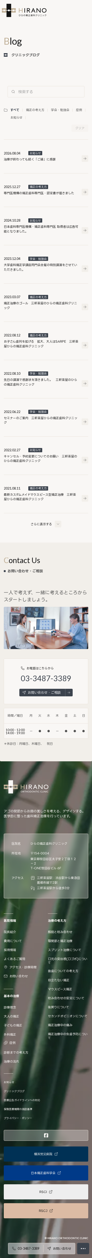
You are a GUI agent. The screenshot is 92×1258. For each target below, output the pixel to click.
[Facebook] (46, 1135)
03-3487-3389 (46, 678)
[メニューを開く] (83, 1248)
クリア (79, 128)
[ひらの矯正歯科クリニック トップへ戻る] (24, 10)
